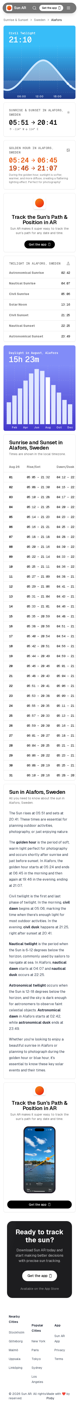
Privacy (59, 1350)
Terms (58, 1359)
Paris (35, 1350)
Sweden (39, 20)
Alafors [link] (56, 20)
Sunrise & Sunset (16, 20)
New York (38, 1341)
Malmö (13, 1350)
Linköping (15, 1367)
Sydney (37, 1367)
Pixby (50, 1398)
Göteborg (16, 1341)
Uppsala (14, 1359)
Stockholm (16, 1332)
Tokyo (36, 1359)
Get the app (49, 7)
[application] (39, 72)
